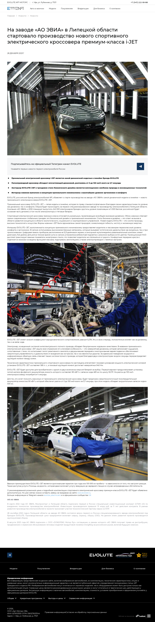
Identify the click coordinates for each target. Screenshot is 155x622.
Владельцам (83, 8)
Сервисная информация (80, 598)
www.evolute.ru (83, 493)
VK (90, 495)
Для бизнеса (99, 8)
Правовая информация (55, 612)
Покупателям (67, 8)
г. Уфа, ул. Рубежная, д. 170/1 (44, 2)
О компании (114, 8)
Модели (52, 8)
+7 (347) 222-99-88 (139, 2)
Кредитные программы (31, 598)
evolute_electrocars (52, 495)
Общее (10, 598)
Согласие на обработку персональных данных (86, 612)
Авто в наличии (37, 8)
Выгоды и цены (55, 598)
